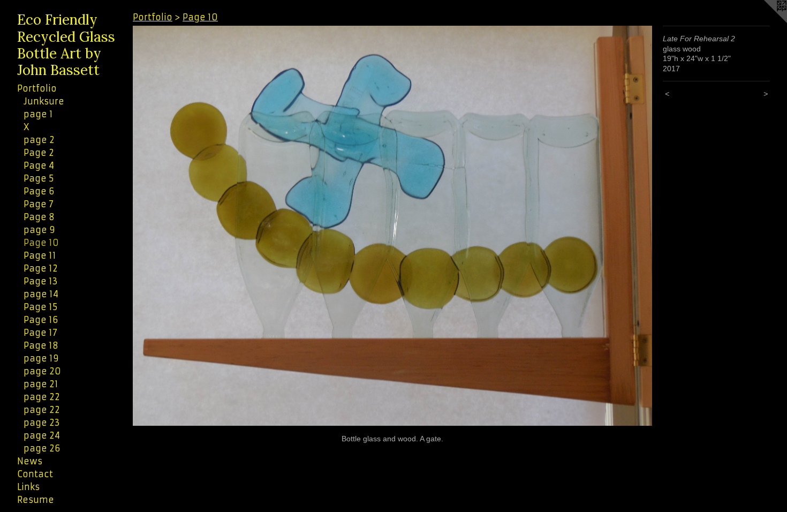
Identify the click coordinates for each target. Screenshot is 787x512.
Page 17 (40, 332)
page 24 (42, 435)
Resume (35, 499)
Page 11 (40, 255)
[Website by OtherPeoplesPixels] (765, 21)
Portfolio (37, 88)
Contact (35, 474)
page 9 (39, 229)
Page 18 (41, 345)
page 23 (42, 422)
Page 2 (39, 152)
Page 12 (41, 268)
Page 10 (41, 242)
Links (28, 486)
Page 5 (39, 178)
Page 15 (40, 307)
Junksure (44, 101)
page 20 (42, 371)
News (29, 461)
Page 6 (39, 191)
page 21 (41, 384)
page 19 (41, 358)
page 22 (42, 396)
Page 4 (39, 165)
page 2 (39, 139)
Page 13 (41, 281)
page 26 (42, 448)
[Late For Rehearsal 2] (392, 226)
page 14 (41, 294)
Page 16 (41, 319)
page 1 (38, 114)
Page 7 (39, 204)
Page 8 (39, 217)
